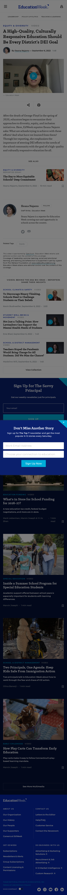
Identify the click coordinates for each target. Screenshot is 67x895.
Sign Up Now (33, 463)
